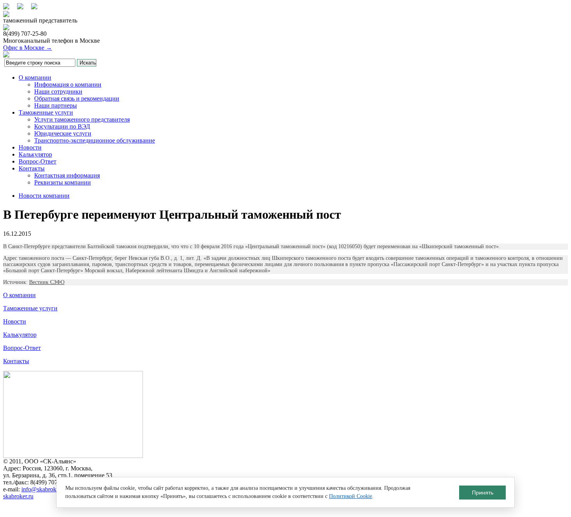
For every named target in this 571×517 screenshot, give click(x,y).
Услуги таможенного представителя (82, 119)
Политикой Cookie (350, 496)
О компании (35, 77)
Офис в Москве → (27, 47)
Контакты (32, 168)
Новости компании (44, 195)
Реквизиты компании (62, 182)
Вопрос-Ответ (37, 161)
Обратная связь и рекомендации (76, 98)
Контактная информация (67, 175)
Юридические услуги (62, 133)
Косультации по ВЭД (62, 126)
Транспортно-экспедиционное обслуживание (94, 140)
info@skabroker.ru (44, 489)
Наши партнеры (55, 105)
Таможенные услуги (46, 112)
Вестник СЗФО (46, 282)
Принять (482, 492)
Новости (30, 147)
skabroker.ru (18, 496)
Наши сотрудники (58, 91)
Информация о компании (67, 84)
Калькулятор (35, 154)
